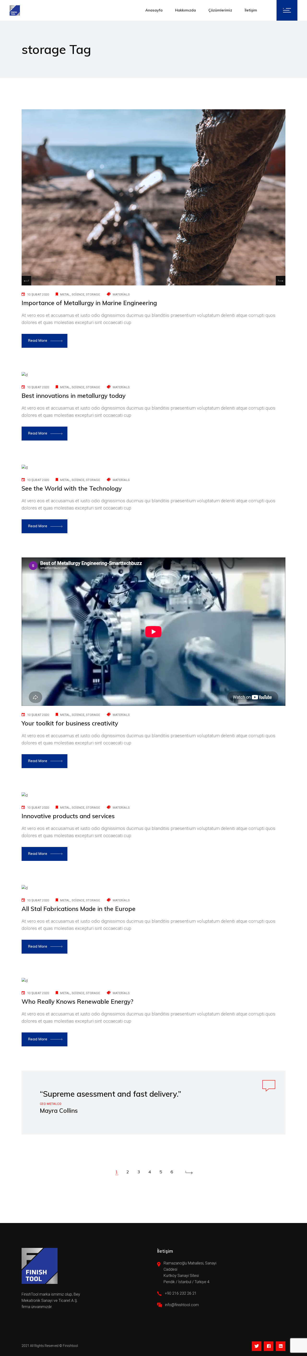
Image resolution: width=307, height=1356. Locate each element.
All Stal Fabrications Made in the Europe (79, 908)
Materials (121, 294)
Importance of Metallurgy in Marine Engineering (89, 303)
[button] (280, 280)
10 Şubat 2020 (38, 294)
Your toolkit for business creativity (70, 723)
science (78, 294)
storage (93, 294)
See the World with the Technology (72, 488)
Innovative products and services (68, 816)
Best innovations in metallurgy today (73, 395)
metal (65, 294)
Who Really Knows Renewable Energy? (77, 1001)
